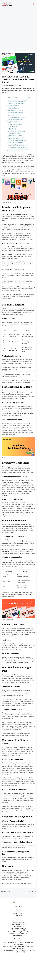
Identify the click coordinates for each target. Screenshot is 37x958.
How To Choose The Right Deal (16, 131)
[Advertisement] (18, 27)
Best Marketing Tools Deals (15, 110)
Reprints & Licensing (18, 914)
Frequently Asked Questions (15, 142)
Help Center (18, 915)
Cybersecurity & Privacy (17, 928)
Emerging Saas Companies (16, 122)
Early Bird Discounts (15, 130)
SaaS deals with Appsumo (17, 214)
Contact (18, 910)
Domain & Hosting (17, 930)
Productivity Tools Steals (14, 115)
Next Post (32, 891)
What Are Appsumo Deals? (16, 144)
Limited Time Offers (13, 126)
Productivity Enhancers (16, 108)
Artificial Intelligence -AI (17, 924)
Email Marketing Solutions (16, 112)
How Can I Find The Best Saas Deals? (19, 145)
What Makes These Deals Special (18, 101)
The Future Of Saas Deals (16, 138)
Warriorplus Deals (17, 935)
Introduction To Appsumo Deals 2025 (18, 100)
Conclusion (11, 151)
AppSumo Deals (7, 85)
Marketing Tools (14, 107)
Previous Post (5, 891)
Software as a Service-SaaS (17, 934)
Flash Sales (13, 128)
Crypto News (17, 926)
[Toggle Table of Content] (28, 97)
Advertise (18, 912)
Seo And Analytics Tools (16, 114)
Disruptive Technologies (16, 124)
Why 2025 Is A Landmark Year (17, 103)
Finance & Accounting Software (17, 932)
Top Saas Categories (13, 105)
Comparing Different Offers (16, 135)
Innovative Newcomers (14, 121)
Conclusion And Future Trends (16, 137)
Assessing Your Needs (15, 133)
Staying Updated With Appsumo (18, 140)
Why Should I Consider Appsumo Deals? (20, 149)
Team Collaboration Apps (16, 119)
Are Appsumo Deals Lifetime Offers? (19, 147)
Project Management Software (17, 117)
